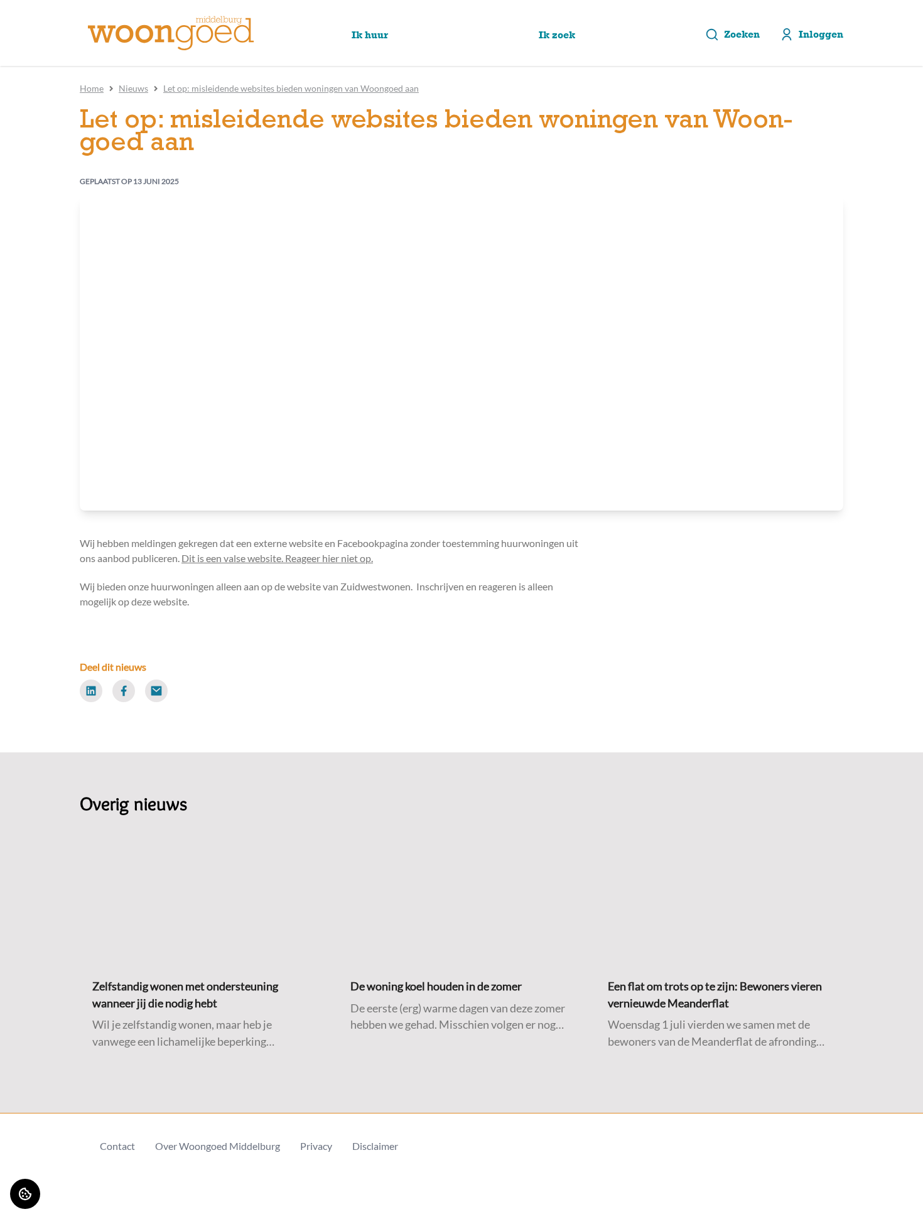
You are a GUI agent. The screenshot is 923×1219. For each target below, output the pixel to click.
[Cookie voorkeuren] (25, 1194)
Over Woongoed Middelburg (217, 1146)
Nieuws (133, 88)
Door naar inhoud (48, 17)
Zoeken (742, 34)
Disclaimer (375, 1146)
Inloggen (821, 34)
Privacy (316, 1146)
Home (92, 88)
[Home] (171, 33)
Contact (117, 1146)
